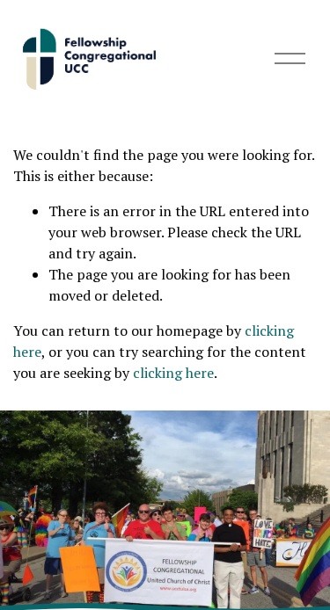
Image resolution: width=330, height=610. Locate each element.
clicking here (173, 372)
